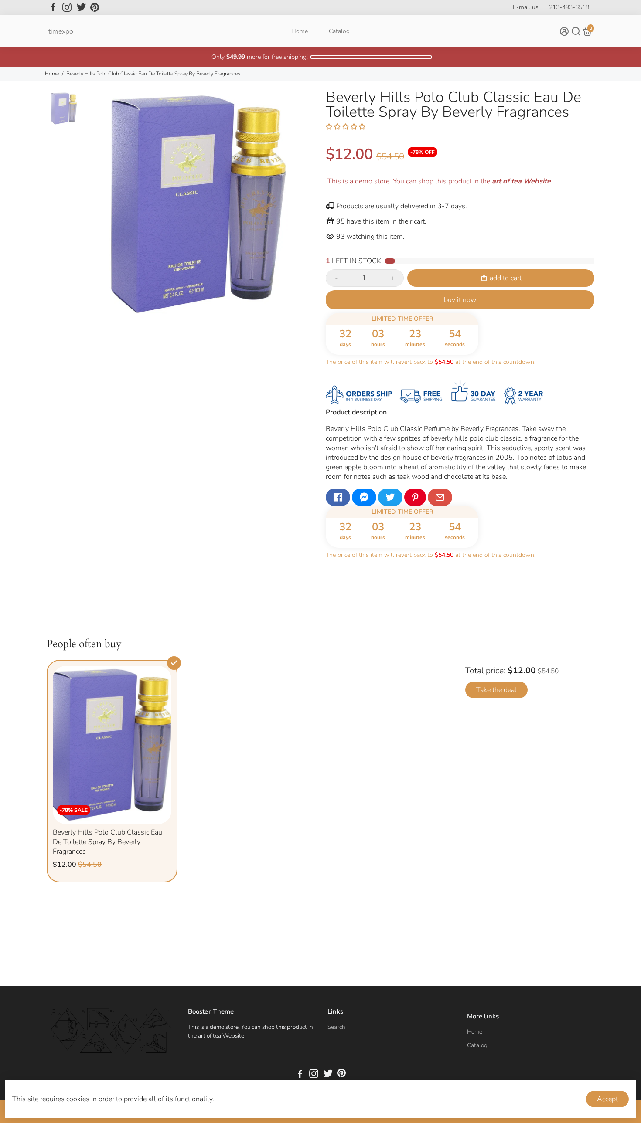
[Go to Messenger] (364, 497)
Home (299, 31)
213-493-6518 (569, 7)
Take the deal (496, 690)
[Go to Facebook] (53, 7)
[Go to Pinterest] (94, 7)
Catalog (339, 31)
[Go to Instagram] (66, 7)
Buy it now (460, 300)
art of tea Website (221, 1035)
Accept (607, 1099)
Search (336, 1027)
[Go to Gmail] (440, 497)
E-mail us (526, 7)
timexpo (60, 31)
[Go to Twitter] (81, 7)
